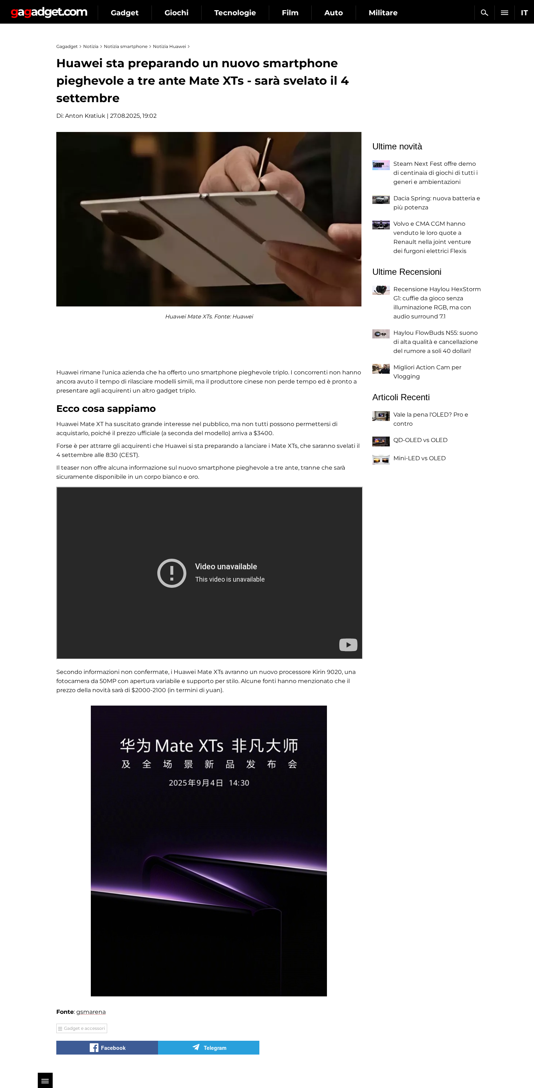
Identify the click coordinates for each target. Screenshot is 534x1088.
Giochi (177, 12)
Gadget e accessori (84, 1028)
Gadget (125, 12)
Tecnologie (235, 12)
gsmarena (91, 1011)
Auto (333, 12)
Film (290, 12)
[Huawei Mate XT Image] (209, 851)
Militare (383, 12)
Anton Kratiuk (85, 115)
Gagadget (49, 9)
